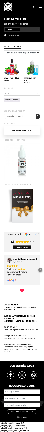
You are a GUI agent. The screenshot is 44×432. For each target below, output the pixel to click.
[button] (4, 270)
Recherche (38, 116)
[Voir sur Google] (13, 260)
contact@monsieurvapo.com (21, 329)
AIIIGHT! (7, 352)
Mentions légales (9, 338)
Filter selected (11, 100)
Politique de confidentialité (26, 338)
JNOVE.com (18, 347)
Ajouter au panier (11, 54)
